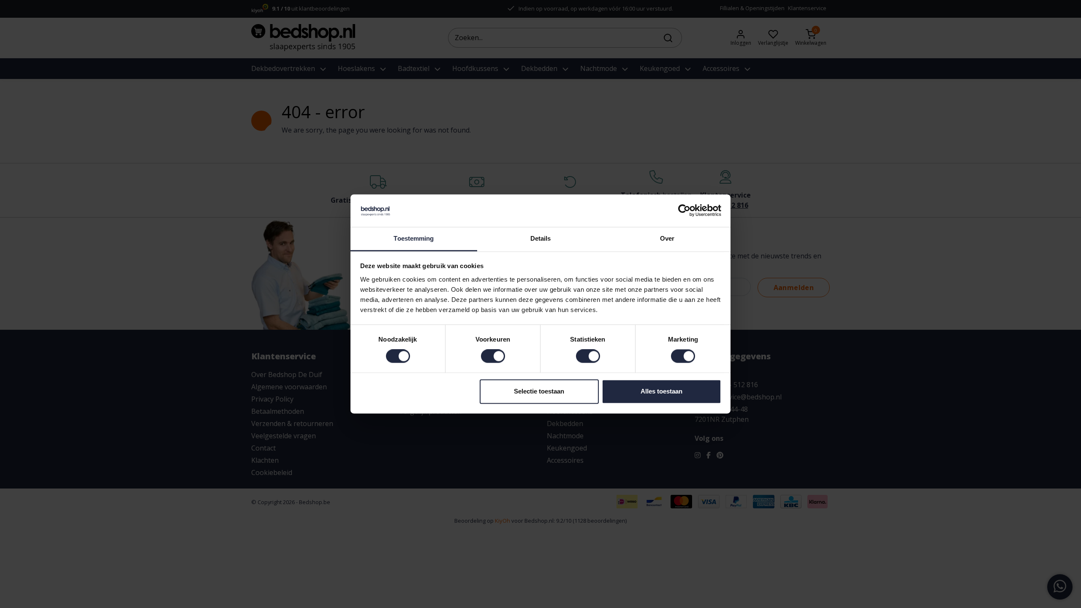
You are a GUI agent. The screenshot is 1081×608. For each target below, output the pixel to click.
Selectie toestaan (539, 391)
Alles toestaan (661, 391)
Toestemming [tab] (414, 238)
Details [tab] (540, 238)
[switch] (493, 356)
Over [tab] (667, 238)
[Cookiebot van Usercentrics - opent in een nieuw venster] (684, 210)
